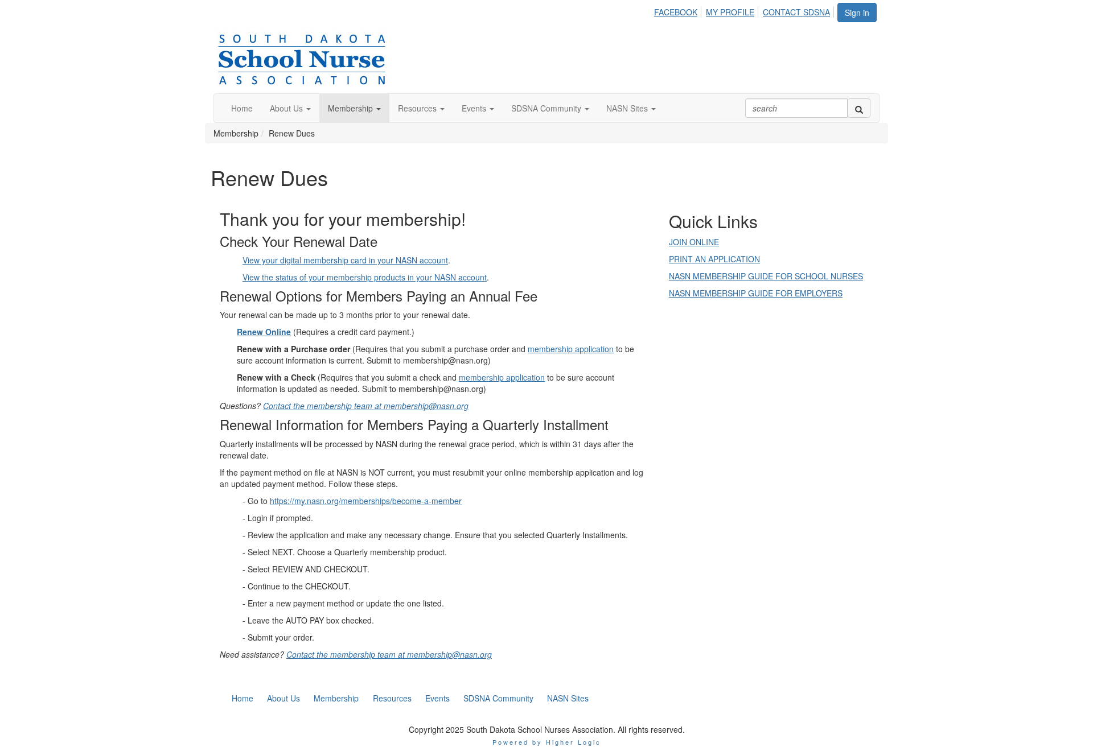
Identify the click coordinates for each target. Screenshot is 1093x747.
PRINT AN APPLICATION (714, 259)
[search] (859, 108)
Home (242, 108)
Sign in (857, 12)
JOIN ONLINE (694, 241)
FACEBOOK (675, 12)
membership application (571, 348)
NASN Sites (628, 108)
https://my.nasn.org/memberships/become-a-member (366, 500)
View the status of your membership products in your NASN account (365, 277)
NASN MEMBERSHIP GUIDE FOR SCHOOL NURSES (766, 276)
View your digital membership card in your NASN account (345, 260)
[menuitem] (679, 10)
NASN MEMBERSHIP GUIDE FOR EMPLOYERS (756, 293)
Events (475, 108)
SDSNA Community (547, 108)
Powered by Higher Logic (546, 741)
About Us (287, 108)
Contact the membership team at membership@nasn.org (366, 405)
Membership (351, 108)
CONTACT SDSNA (796, 12)
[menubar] (745, 10)
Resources (418, 108)
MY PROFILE (730, 12)
